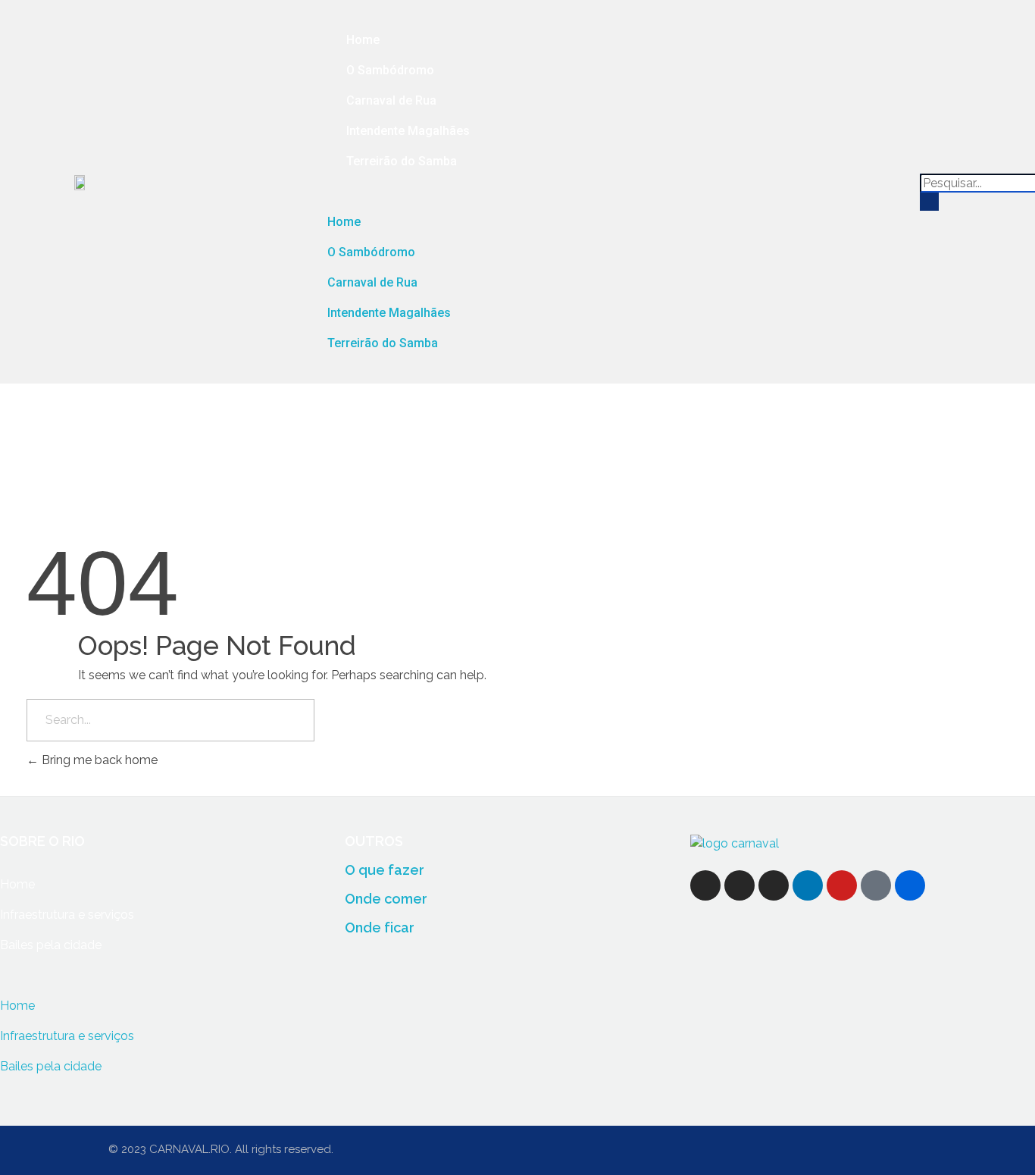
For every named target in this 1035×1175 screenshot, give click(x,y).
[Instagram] (773, 885)
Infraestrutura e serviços (67, 914)
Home (363, 40)
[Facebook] (705, 885)
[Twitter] (739, 885)
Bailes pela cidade (51, 945)
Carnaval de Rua (391, 100)
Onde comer (386, 899)
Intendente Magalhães (408, 131)
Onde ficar (379, 927)
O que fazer (384, 870)
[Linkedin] (808, 885)
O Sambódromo (390, 70)
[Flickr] (910, 885)
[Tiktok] (876, 885)
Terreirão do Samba (401, 161)
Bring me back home (98, 760)
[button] (616, 192)
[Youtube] (842, 885)
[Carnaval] (734, 845)
